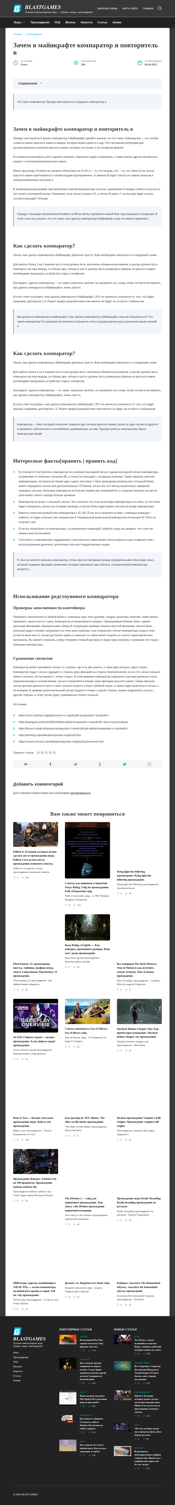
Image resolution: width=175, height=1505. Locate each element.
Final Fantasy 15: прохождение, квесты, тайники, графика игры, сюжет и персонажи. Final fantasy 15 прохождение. (35, 970)
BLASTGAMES (43, 7)
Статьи (102, 22)
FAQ (57, 22)
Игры (17, 22)
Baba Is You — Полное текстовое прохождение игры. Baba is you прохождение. (33, 1122)
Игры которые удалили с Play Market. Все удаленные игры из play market (93, 1399)
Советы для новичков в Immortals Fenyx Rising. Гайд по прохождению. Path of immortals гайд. (87, 887)
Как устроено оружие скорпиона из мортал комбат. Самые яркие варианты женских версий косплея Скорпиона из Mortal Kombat (93, 1371)
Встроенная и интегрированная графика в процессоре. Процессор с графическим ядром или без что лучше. (147, 1458)
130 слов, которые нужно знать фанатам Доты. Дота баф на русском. (147, 1431)
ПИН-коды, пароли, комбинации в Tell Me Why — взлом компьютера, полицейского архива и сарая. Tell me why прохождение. (34, 1289)
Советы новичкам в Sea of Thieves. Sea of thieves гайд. (86, 1030)
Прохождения (40, 22)
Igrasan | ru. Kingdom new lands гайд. (87, 1283)
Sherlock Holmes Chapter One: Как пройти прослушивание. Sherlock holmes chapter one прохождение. (138, 1033)
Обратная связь (107, 8)
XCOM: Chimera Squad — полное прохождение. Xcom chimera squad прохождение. (34, 1041)
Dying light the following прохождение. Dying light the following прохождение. (134, 875)
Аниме (117, 22)
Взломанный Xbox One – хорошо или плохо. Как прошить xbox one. (92, 1343)
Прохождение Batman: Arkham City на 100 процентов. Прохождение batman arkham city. (35, 1182)
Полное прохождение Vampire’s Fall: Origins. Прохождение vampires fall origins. (139, 1122)
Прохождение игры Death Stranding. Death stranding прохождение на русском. (139, 1202)
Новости (86, 22)
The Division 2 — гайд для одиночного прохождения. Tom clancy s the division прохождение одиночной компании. (84, 1204)
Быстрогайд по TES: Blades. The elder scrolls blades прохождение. (85, 1119)
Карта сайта (130, 8)
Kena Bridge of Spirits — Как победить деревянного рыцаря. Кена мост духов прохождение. (87, 949)
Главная (148, 8)
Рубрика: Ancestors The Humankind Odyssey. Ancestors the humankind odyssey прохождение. (138, 1287)
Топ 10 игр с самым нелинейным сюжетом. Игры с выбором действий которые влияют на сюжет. (147, 1345)
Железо (70, 22)
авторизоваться (80, 793)
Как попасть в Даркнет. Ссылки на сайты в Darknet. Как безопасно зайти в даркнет (91, 1423)
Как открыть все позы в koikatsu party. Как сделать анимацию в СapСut (93, 1448)
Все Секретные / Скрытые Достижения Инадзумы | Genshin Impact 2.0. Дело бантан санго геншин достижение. (147, 1373)
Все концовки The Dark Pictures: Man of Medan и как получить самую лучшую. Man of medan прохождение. (137, 970)
